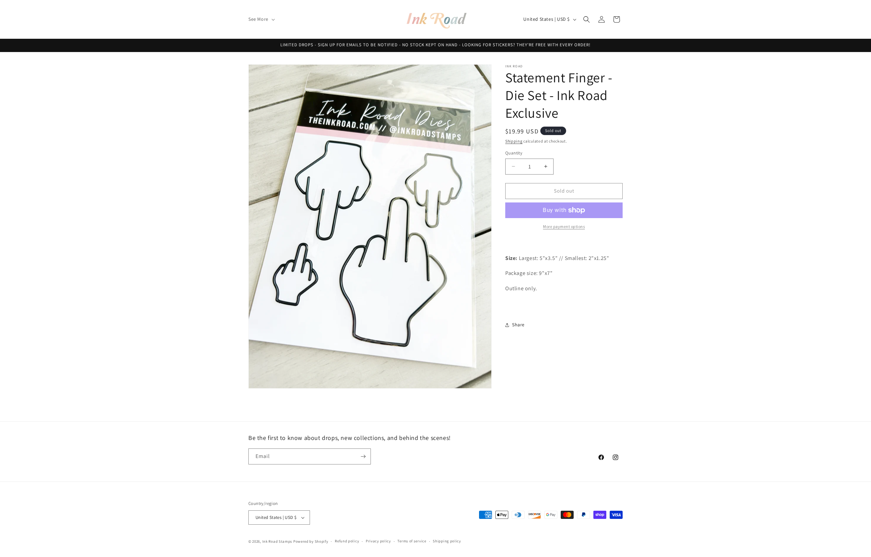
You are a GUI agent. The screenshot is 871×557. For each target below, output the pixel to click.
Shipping (514, 141)
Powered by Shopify (310, 541)
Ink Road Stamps (277, 541)
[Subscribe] (363, 456)
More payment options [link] (564, 226)
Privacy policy (378, 541)
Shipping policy (447, 541)
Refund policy (347, 541)
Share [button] (518, 325)
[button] (261, 19)
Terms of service (411, 541)
